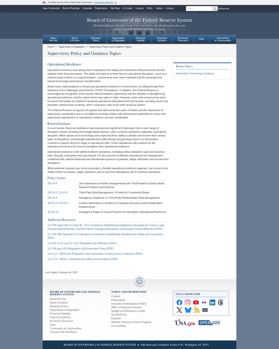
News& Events (74, 39)
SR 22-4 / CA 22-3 (57, 203)
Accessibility (118, 325)
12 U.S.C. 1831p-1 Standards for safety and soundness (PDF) (82, 259)
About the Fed (58, 299)
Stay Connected (51, 8)
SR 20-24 (52, 212)
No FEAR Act (119, 314)
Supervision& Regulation (118, 39)
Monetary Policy (59, 306)
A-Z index (127, 8)
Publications (101, 8)
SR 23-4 (52, 197)
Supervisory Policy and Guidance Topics (110, 46)
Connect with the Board (63, 332)
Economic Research (61, 321)
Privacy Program (141, 322)
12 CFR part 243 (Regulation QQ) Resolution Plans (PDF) (80, 248)
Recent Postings (71, 8)
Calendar (87, 8)
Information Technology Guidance (195, 73)
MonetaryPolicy (96, 39)
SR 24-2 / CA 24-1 (57, 192)
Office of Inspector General (126, 307)
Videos (159, 8)
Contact (169, 8)
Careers (139, 8)
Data (201, 38)
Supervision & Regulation (71, 46)
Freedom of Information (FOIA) (128, 303)
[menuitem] (53, 39)
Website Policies (120, 322)
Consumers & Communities (223, 39)
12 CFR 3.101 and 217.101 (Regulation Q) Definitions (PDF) (82, 243)
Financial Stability (60, 313)
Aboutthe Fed (53, 39)
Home (50, 46)
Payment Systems (60, 317)
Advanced (223, 8)
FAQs (150, 8)
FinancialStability (140, 39)
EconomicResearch (183, 39)
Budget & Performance (124, 311)
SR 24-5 (52, 183)
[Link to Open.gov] (211, 322)
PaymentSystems (162, 39)
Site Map (115, 8)
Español (116, 318)
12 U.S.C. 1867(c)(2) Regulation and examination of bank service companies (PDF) (95, 253)
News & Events (58, 302)
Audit (142, 311)
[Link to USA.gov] (186, 322)
